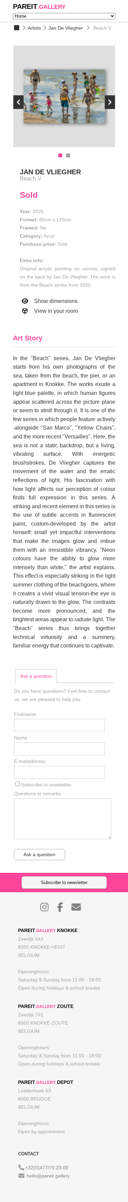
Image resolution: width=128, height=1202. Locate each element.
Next (110, 102)
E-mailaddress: (30, 761)
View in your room (55, 311)
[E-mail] (79, 909)
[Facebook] (63, 909)
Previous (18, 102)
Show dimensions (55, 301)
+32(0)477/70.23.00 (46, 1167)
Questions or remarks (37, 793)
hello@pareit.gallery (48, 1176)
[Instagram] (48, 909)
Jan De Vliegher (65, 28)
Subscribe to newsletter (46, 784)
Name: (21, 737)
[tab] (36, 676)
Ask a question (36, 676)
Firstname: (25, 714)
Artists (34, 28)
